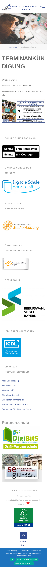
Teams (23, 545)
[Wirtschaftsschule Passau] (6, 7)
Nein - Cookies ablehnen (27, 560)
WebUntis (23, 541)
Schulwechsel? (9, 385)
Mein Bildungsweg (10, 381)
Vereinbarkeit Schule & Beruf (15, 404)
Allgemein (13, 47)
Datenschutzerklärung (24, 563)
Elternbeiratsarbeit (10, 395)
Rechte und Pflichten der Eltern (16, 409)
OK (12, 560)
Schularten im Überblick (13, 400)
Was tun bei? (8, 390)
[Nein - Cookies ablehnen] (44, 557)
